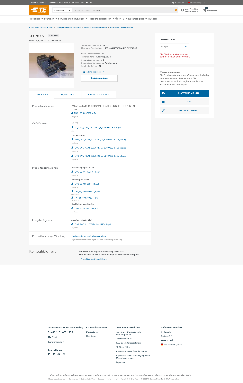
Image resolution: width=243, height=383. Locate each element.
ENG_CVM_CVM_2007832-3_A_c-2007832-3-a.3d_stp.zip (100, 156)
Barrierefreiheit (112, 379)
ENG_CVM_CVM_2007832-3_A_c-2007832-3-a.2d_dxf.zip (100, 139)
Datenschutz (73, 379)
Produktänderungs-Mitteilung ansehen (88, 236)
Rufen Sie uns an (188, 110)
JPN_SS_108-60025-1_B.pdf (87, 191)
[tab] (41, 95)
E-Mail (188, 101)
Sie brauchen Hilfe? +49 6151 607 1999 (64, 2)
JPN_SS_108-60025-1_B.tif (86, 198)
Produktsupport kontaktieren (94, 259)
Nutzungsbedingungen (57, 379)
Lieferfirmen (91, 336)
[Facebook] (50, 354)
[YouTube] (60, 354)
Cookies (101, 379)
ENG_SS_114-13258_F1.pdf (87, 172)
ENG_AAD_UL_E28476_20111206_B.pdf (93, 224)
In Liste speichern (93, 72)
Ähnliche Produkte (99, 78)
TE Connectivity (39, 10)
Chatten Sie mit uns (188, 93)
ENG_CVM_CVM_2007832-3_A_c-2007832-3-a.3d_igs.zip (100, 148)
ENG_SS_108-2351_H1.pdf (87, 184)
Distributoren (92, 332)
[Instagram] (65, 354)
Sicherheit (124, 379)
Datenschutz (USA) (88, 379)
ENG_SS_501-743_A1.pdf (86, 208)
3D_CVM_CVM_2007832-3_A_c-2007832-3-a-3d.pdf (98, 127)
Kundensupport (56, 341)
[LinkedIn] (55, 354)
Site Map (134, 379)
